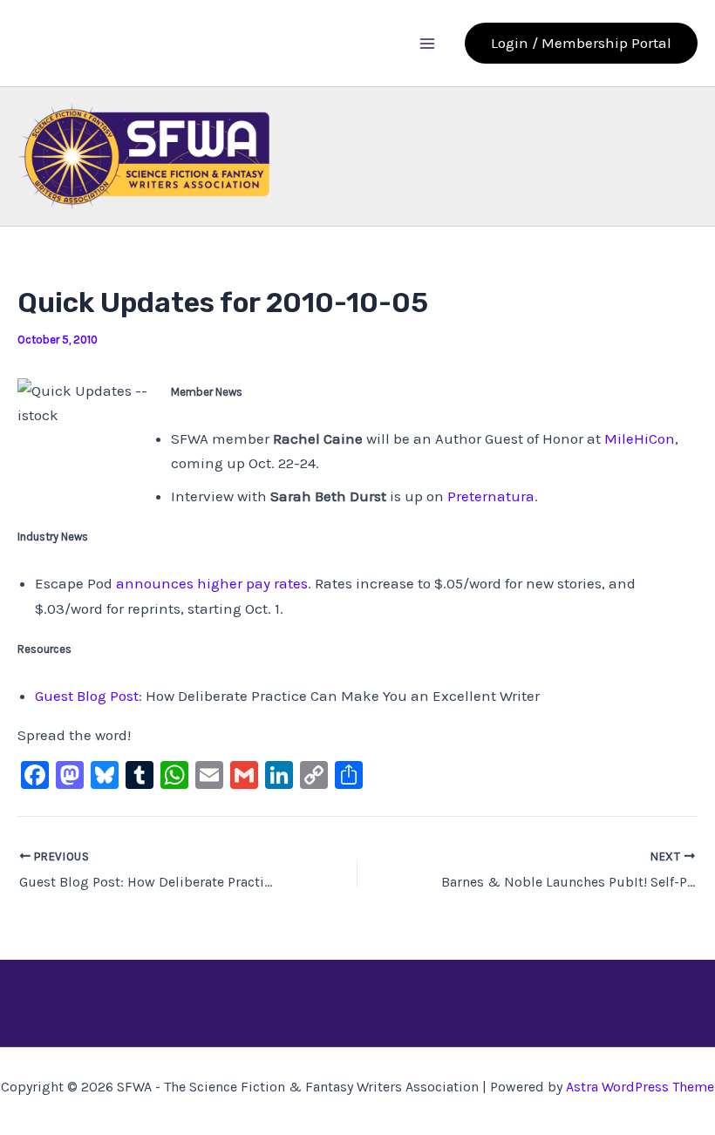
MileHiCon (639, 438)
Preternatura (491, 496)
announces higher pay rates (212, 583)
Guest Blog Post (87, 695)
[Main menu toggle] (428, 44)
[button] (581, 43)
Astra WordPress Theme (640, 1086)
